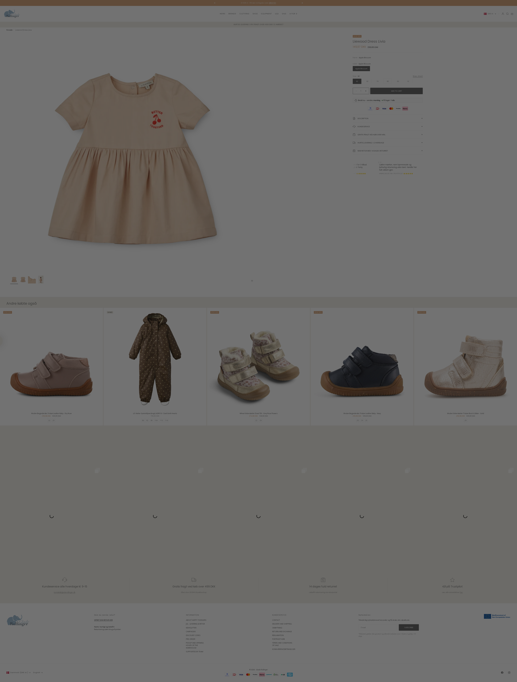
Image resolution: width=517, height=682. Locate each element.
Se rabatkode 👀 (232, 356)
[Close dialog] (307, 308)
